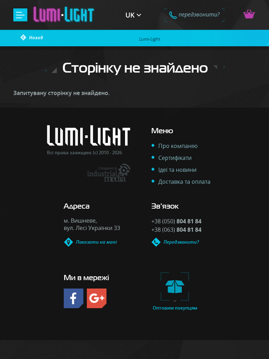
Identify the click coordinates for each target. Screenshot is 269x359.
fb (73, 298)
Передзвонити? (181, 242)
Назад (36, 37)
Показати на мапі (96, 242)
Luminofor (63, 15)
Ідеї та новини (177, 170)
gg (96, 298)
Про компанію (178, 146)
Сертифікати (175, 158)
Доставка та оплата (184, 181)
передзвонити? (199, 14)
